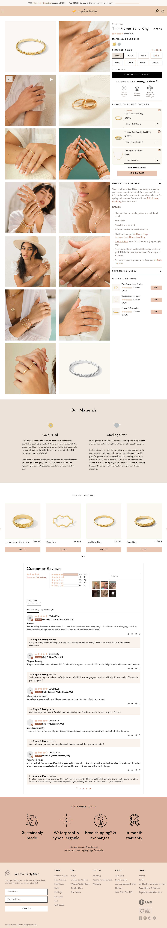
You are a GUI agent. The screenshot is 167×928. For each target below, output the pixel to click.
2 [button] (80, 789)
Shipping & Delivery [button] (124, 271)
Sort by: (32, 601)
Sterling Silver (119, 44)
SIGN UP (26, 909)
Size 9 (142, 63)
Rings (121, 24)
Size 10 (156, 63)
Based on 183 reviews (36, 578)
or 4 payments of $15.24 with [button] (132, 81)
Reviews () (33, 610)
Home (114, 24)
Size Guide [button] (157, 50)
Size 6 (156, 56)
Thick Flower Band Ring (134, 237)
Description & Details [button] (125, 184)
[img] (41, 616)
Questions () (47, 610)
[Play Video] (51, 79)
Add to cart (137, 75)
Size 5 (143, 56)
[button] (158, 11)
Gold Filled (114, 44)
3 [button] (83, 789)
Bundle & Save (121, 242)
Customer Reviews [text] (44, 569)
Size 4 (130, 56)
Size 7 (117, 63)
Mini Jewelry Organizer (41, 3)
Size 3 (118, 56)
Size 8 (130, 63)
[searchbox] (124, 576)
